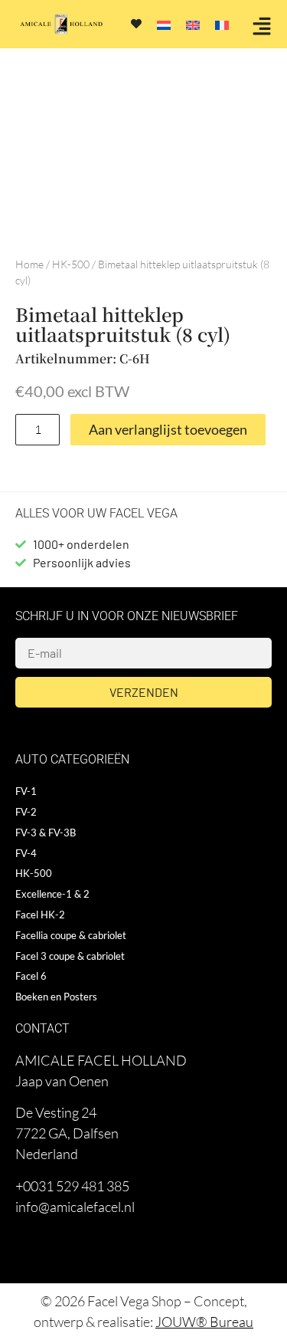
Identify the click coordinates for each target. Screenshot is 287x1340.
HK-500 (71, 264)
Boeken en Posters (56, 996)
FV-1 (26, 791)
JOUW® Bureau (204, 1321)
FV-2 (26, 812)
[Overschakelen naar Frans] (221, 24)
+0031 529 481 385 (72, 1185)
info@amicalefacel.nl (75, 1206)
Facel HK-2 (40, 914)
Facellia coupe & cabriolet (70, 935)
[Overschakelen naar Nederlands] (163, 24)
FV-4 (26, 853)
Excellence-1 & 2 (52, 894)
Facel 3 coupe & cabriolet (70, 956)
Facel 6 (31, 976)
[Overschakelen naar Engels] (192, 24)
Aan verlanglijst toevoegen (168, 430)
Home (29, 264)
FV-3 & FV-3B (45, 832)
